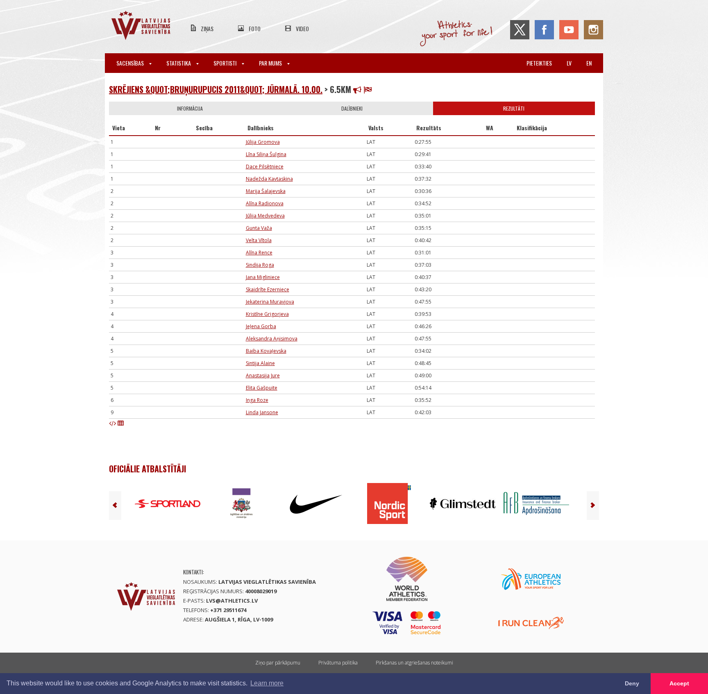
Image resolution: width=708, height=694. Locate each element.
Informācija (190, 108)
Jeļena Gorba (261, 326)
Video (302, 28)
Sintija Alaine (260, 363)
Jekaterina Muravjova (270, 301)
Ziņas (207, 28)
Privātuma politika (338, 662)
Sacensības (130, 63)
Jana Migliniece (263, 277)
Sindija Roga (260, 264)
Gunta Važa (259, 228)
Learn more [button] (267, 683)
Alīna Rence (259, 252)
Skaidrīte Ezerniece (267, 289)
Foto (255, 28)
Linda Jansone (262, 412)
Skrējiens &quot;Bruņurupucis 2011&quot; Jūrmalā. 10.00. (215, 89)
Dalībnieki (352, 108)
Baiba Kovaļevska (266, 350)
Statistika (179, 63)
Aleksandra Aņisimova (271, 338)
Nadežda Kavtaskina (269, 178)
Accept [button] (679, 683)
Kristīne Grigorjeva (267, 314)
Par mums (271, 63)
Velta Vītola (259, 240)
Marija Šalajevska (266, 191)
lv (569, 63)
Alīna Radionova (265, 203)
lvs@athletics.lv (232, 600)
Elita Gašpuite (261, 387)
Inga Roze (257, 400)
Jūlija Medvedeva (265, 215)
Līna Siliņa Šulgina (266, 154)
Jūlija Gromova (263, 141)
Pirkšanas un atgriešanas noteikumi (414, 662)
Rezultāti (513, 108)
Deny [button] (632, 683)
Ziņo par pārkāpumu (277, 662)
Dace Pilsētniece (265, 166)
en (589, 63)
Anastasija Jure (263, 375)
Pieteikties (539, 63)
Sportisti (225, 63)
